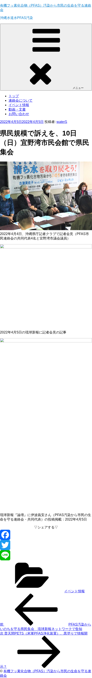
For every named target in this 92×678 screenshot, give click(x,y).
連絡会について (21, 100)
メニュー (78, 87)
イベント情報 (19, 105)
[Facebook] (46, 535)
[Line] (46, 555)
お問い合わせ (19, 114)
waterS (61, 122)
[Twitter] (46, 545)
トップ (14, 96)
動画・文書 (17, 109)
